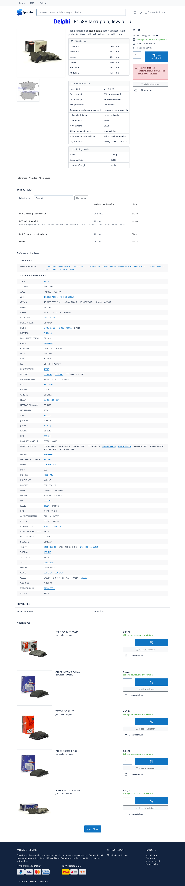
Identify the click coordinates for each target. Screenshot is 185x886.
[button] (23, 3)
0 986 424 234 (50, 327)
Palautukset (151, 858)
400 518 (47, 552)
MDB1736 (48, 474)
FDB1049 (48, 374)
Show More (92, 828)
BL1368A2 (48, 384)
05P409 (47, 436)
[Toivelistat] (140, 12)
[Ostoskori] (135, 12)
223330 (47, 500)
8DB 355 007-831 (51, 399)
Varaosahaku (152, 864)
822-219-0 (48, 343)
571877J (47, 425)
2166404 (84, 546)
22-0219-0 (48, 454)
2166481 (94, 546)
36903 (46, 281)
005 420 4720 (94, 266)
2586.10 (57, 526)
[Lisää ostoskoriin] (151, 642)
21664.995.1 (49, 588)
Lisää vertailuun (145, 90)
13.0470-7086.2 (67, 297)
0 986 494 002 (65, 327)
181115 (47, 415)
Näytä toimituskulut (146, 43)
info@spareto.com (119, 855)
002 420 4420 (50, 266)
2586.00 (47, 526)
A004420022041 (157, 266)
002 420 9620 (64, 266)
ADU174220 (49, 317)
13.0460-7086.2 (51, 297)
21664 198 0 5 (50, 546)
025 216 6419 (50, 464)
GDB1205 (48, 562)
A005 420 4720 (50, 269)
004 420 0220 (79, 266)
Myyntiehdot (151, 855)
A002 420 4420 (109, 266)
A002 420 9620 (124, 266)
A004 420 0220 (140, 266)
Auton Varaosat (153, 861)
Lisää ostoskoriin (156, 57)
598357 (84, 577)
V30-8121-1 (60, 572)
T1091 (46, 505)
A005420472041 (67, 269)
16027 (46, 369)
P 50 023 (48, 333)
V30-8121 (48, 572)
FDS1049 (59, 374)
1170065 (47, 459)
